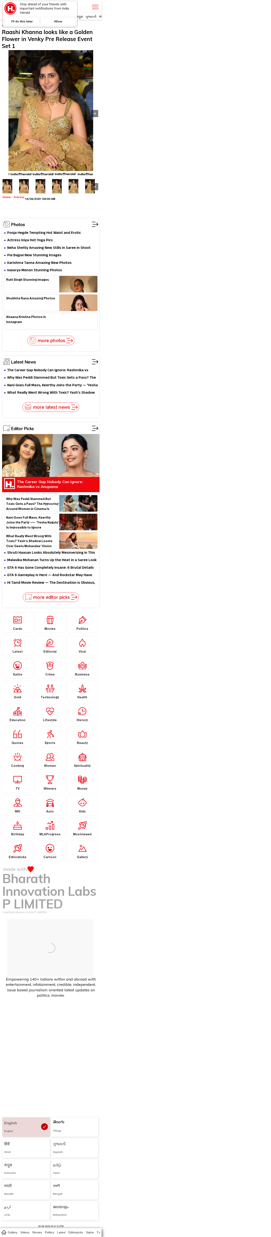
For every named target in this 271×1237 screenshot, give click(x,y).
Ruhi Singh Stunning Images (27, 280)
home (3, 1232)
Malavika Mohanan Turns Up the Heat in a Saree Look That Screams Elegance (52, 560)
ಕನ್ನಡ (79, 16)
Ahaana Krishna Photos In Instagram (26, 320)
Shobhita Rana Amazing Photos (30, 299)
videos (24, 1232)
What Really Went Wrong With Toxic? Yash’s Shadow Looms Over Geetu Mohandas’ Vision (51, 392)
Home (7, 197)
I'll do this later (22, 21)
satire (90, 1232)
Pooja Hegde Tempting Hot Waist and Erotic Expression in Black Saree (44, 233)
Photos (18, 224)
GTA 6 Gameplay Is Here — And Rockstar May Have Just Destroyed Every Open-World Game (49, 575)
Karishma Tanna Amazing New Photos (39, 263)
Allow (58, 21)
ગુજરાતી (91, 16)
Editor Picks (22, 428)
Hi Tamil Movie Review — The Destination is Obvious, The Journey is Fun (51, 583)
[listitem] (7, 186)
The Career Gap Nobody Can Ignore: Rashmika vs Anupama (47, 370)
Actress (19, 197)
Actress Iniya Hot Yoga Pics (30, 240)
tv (98, 1232)
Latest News (23, 361)
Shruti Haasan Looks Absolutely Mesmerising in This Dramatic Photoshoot (51, 553)
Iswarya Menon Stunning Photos (34, 270)
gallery (12, 1232)
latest (61, 1232)
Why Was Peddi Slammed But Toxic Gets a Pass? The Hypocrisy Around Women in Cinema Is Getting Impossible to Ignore (51, 377)
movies (37, 1232)
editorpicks (75, 1232)
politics (49, 1232)
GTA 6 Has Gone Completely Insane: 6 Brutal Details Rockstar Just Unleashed (50, 568)
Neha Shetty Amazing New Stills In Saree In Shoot (49, 248)
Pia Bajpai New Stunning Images (34, 255)
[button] (94, 113)
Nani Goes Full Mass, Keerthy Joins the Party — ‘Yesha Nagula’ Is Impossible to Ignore (52, 385)
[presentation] (94, 186)
